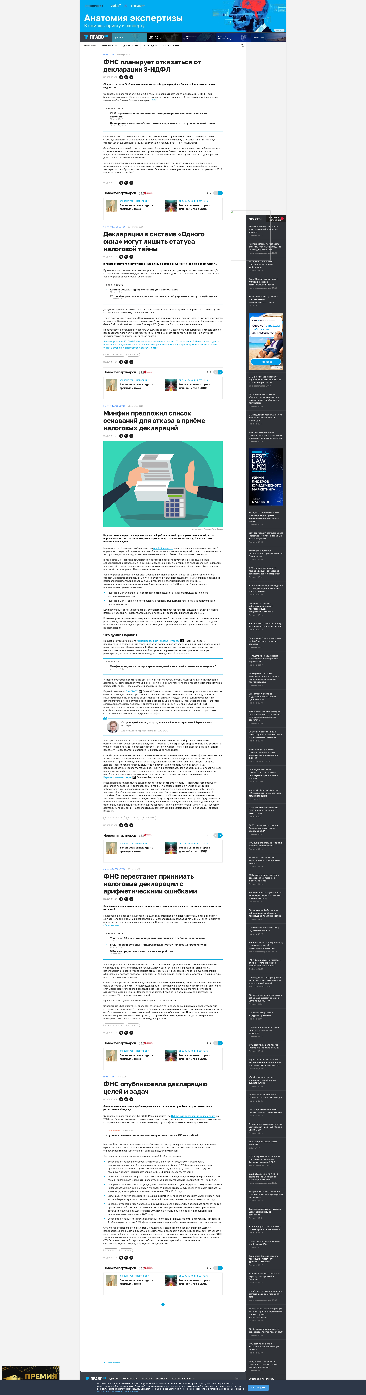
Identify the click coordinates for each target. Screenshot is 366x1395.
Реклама (147, 1378)
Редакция (113, 1378)
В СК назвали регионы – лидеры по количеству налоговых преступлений (158, 944)
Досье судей (130, 45)
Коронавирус (113, 1131)
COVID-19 (112, 1250)
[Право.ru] (96, 1378)
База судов (150, 45)
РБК (154, 100)
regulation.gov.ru (163, 548)
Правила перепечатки (183, 1378)
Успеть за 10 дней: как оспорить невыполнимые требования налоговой (157, 938)
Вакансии (161, 1378)
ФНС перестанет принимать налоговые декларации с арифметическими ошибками (158, 114)
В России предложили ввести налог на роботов (141, 951)
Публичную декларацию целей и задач (193, 1116)
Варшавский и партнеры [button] (117, 777)
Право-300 (90, 45)
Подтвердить (258, 1387)
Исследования (171, 45)
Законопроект (115, 354)
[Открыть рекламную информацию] (281, 368)
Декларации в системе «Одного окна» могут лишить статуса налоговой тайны (162, 123)
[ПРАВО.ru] (96, 37)
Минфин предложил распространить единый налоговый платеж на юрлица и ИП (163, 666)
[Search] (242, 45)
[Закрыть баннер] (57, 1368)
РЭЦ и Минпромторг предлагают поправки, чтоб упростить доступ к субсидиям (163, 296)
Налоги (134, 354)
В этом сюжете (114, 109)
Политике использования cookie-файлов (117, 1391)
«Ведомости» (111, 925)
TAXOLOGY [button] (132, 691)
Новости (150, 818)
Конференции (109, 45)
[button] (121, 77)
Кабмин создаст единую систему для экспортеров (144, 289)
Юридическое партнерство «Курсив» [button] (158, 640)
